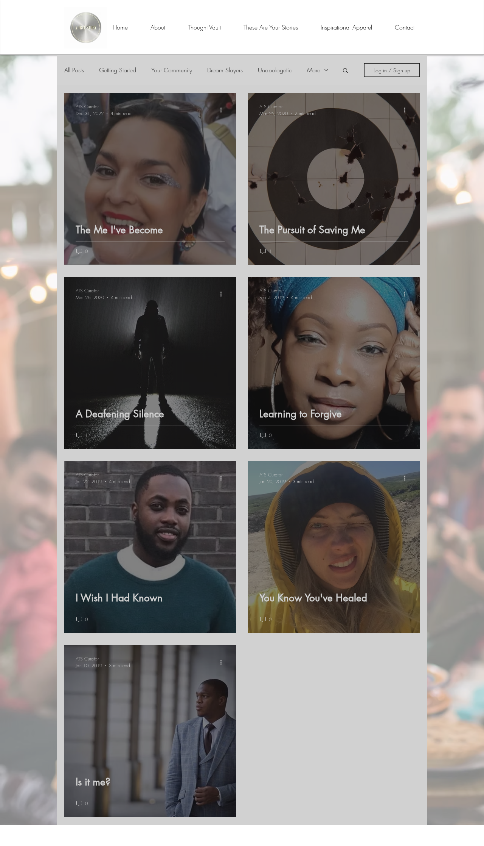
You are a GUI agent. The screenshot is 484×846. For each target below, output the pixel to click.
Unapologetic (275, 70)
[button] (345, 71)
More (313, 70)
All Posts (74, 70)
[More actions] (223, 109)
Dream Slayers (225, 70)
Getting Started (117, 70)
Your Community (171, 70)
